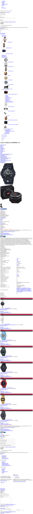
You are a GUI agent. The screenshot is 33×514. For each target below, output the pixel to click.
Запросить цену (8, 512)
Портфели (7, 95)
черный (18, 274)
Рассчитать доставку (10, 234)
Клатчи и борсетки (8, 98)
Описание (1, 157)
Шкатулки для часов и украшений (13, 124)
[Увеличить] (8, 184)
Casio (1, 220)
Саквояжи (7, 96)
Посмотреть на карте (3, 480)
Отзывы (1, 159)
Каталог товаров (2, 33)
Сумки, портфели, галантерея (12, 94)
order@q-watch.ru (15, 475)
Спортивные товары (7, 129)
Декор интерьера (11, 84)
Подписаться (7, 233)
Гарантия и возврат (5, 4)
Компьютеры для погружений (10, 131)
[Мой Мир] (3, 236)
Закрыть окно (2, 28)
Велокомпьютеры (8, 130)
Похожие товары (2, 160)
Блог (2, 5)
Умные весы (7, 132)
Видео (1, 162)
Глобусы (9, 75)
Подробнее (2, 311)
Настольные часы (10, 66)
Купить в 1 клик (2, 359)
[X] (4, 236)
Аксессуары (2, 158)
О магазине (3, 468)
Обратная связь (2, 488)
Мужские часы (4, 35)
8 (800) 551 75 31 (2, 489)
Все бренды (4, 461)
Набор (1, 155)
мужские (1, 219)
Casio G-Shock (2, 223)
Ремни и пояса (8, 100)
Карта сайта (15, 481)
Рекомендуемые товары (5, 464)
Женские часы (4, 36)
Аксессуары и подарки (9, 53)
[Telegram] (5, 236)
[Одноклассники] (2, 236)
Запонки (8, 115)
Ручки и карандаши (11, 106)
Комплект (1, 156)
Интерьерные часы (9, 47)
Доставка (3, 3)
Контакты (3, 1)
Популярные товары (5, 463)
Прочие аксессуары (6, 133)
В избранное (2, 312)
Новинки (3, 462)
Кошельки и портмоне (9, 101)
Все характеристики (3, 217)
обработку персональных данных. (10, 504)
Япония (1, 228)
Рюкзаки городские (8, 97)
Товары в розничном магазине (6, 465)
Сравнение (7, 359)
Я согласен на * (8, 504)
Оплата (3, 2)
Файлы (1, 161)
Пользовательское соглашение (21, 481)
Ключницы (7, 99)
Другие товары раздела (11, 231)
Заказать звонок (7, 12)
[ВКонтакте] (0, 236)
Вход (3, 7)
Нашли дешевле (2, 436)
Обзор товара (2, 154)
